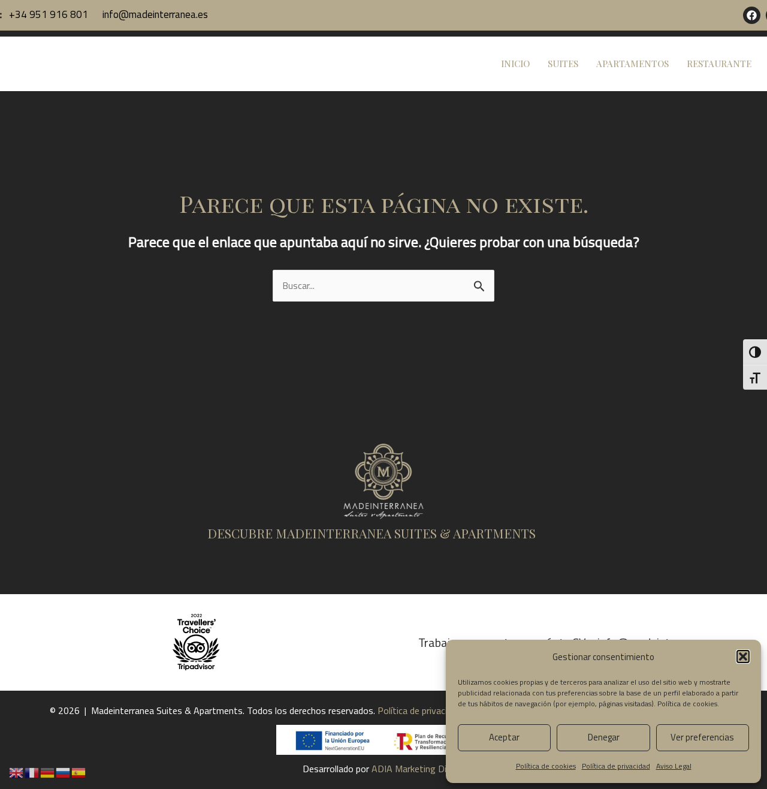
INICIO (515, 64)
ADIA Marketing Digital (418, 768)
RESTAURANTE (719, 64)
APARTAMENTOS (632, 64)
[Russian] (63, 771)
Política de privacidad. (422, 710)
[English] (17, 771)
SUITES (563, 64)
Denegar (604, 737)
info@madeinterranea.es (154, 14)
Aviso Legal (673, 766)
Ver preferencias (702, 737)
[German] (48, 771)
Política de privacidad (616, 766)
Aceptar (504, 737)
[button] (743, 656)
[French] (32, 771)
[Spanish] (79, 771)
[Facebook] (751, 15)
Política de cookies (687, 703)
